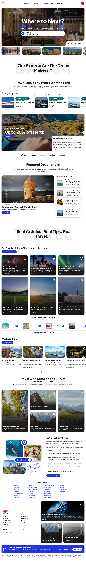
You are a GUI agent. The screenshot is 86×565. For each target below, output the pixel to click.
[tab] (23, 28)
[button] (42, 111)
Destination (28, 32)
